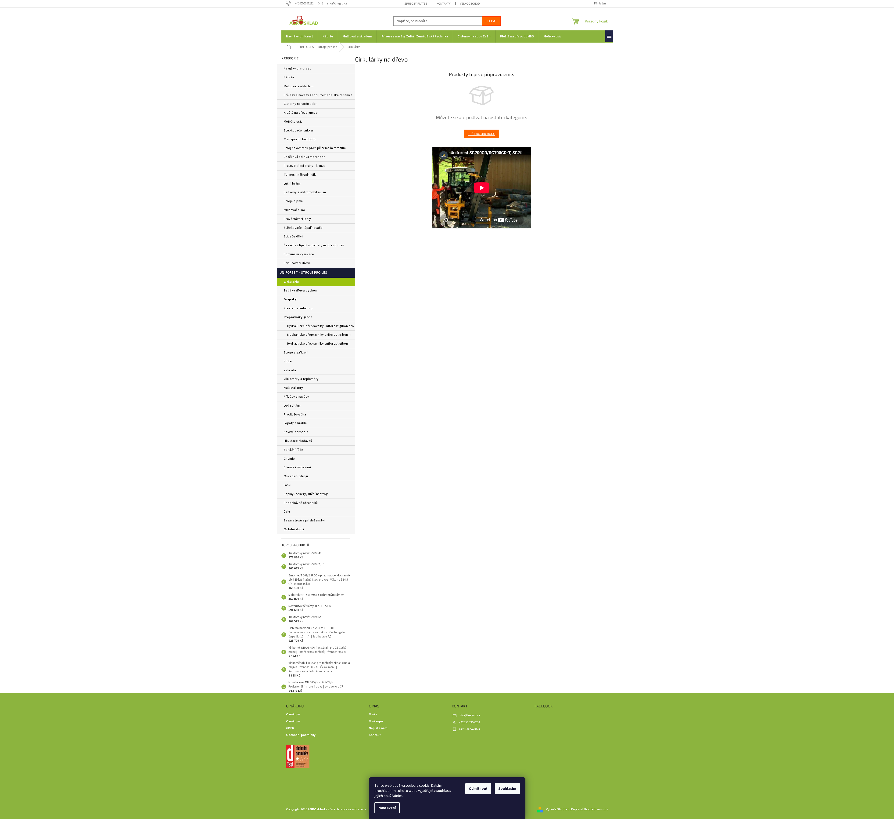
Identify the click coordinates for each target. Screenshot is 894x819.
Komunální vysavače (299, 254)
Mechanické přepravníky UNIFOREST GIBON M (319, 334)
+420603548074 (469, 729)
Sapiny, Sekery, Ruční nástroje (306, 494)
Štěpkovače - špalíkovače (303, 228)
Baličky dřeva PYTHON (300, 290)
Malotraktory (294, 388)
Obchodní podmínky (301, 735)
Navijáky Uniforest (297, 68)
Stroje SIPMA (293, 201)
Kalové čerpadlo (296, 432)
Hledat (491, 21)
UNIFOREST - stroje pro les (303, 272)
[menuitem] (299, 36)
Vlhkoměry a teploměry (301, 379)
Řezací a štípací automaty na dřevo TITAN (314, 245)
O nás (373, 714)
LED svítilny (292, 405)
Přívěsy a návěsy (296, 396)
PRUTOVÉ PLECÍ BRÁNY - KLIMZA (305, 166)
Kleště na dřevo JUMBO (301, 112)
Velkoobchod (470, 4)
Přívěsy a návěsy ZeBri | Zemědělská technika (318, 95)
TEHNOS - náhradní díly (300, 174)
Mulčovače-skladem (299, 86)
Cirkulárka (292, 282)
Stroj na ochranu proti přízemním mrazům (315, 148)
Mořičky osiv (293, 121)
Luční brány (292, 183)
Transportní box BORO (300, 139)
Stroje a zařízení (296, 352)
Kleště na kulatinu (298, 308)
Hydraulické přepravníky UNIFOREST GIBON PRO (320, 326)
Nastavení (387, 807)
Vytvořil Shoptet (557, 809)
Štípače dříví (293, 236)
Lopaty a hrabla (295, 423)
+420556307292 (469, 722)
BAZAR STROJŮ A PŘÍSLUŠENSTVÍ (304, 520)
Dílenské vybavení (297, 467)
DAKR (287, 511)
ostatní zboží (294, 529)
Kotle (288, 361)
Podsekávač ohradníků (301, 503)
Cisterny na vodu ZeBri (301, 104)
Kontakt (375, 735)
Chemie (289, 458)
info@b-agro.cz (469, 715)
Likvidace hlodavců (298, 441)
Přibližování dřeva (297, 263)
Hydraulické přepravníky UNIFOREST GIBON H (319, 343)
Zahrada (290, 370)
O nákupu (293, 714)
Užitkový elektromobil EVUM (305, 192)
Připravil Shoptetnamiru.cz (589, 809)
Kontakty (444, 4)
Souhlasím (507, 788)
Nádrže (289, 77)
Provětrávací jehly (297, 219)
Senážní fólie (293, 450)
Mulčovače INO (294, 210)
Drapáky (290, 299)
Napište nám (378, 728)
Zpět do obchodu (481, 134)
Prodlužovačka (295, 414)
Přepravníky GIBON (298, 317)
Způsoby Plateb (415, 4)
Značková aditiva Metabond (305, 157)
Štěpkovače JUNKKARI (299, 130)
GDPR (290, 728)
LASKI (287, 485)
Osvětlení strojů (296, 476)
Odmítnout (478, 788)
